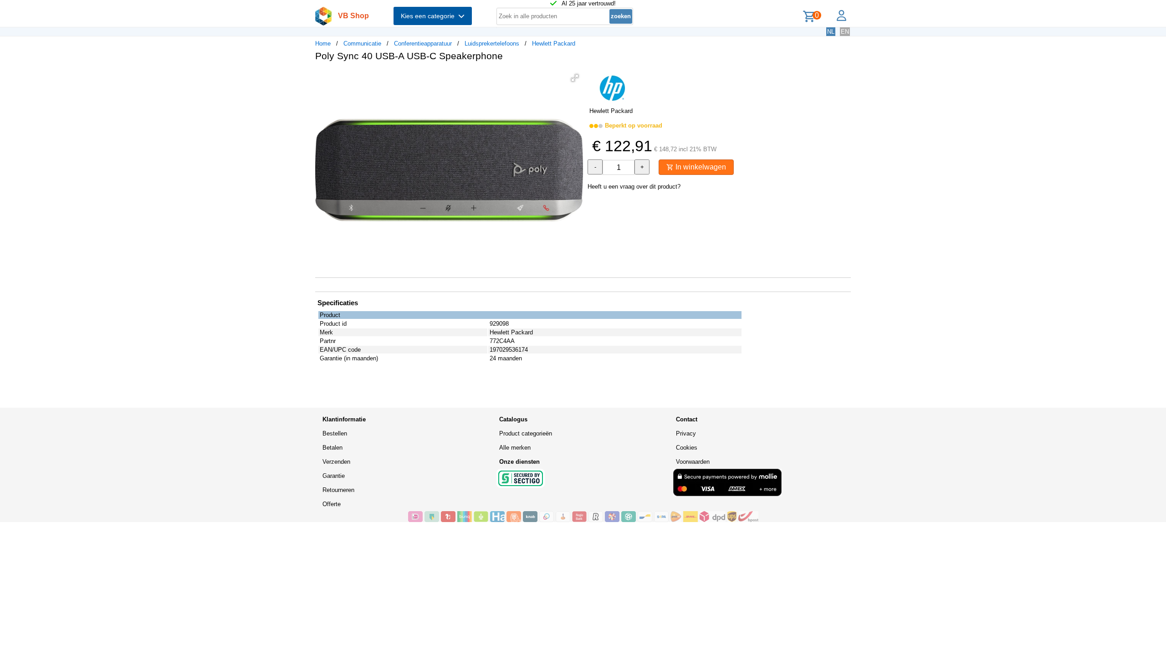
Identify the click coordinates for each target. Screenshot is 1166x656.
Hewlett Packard (553, 43)
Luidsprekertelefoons (492, 43)
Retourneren (338, 490)
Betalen (332, 447)
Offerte (331, 504)
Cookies (686, 447)
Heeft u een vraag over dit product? (634, 186)
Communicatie (362, 43)
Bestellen (334, 433)
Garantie (333, 475)
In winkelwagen (700, 167)
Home (323, 43)
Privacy (686, 433)
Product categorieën (525, 433)
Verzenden (336, 461)
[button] (575, 78)
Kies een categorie (429, 16)
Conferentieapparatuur (423, 43)
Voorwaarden (693, 461)
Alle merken (515, 447)
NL (830, 31)
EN (845, 31)
